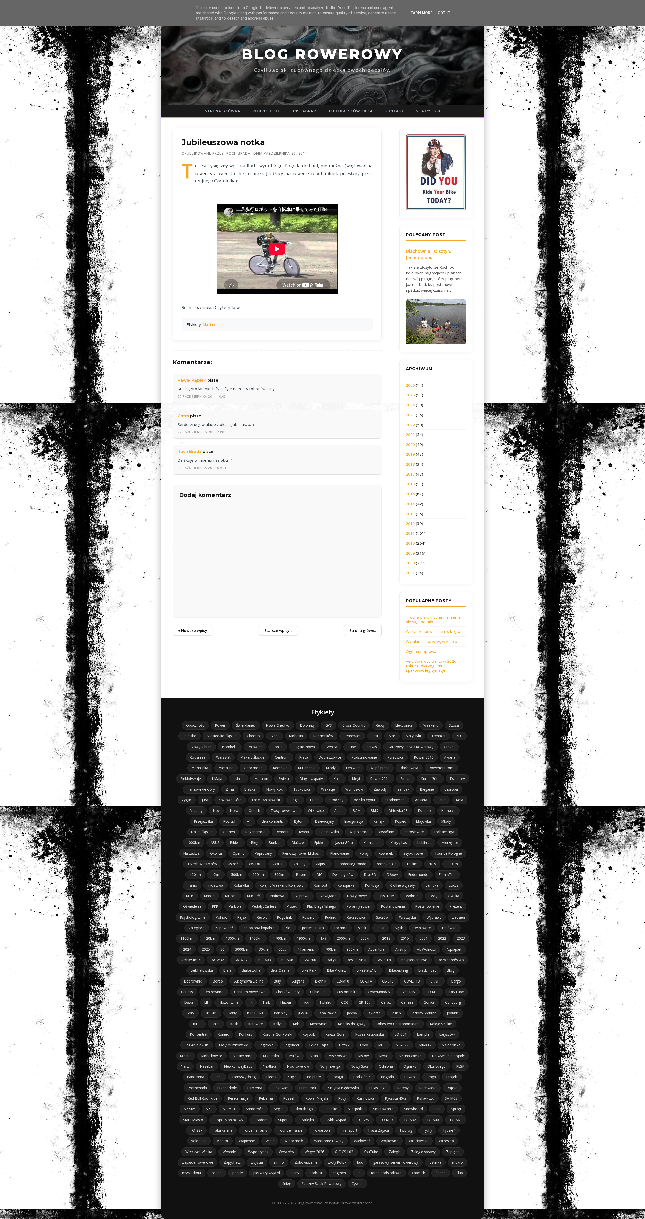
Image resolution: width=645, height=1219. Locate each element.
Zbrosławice (414, 831)
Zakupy (299, 863)
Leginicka (266, 1045)
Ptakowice (281, 1087)
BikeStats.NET (367, 970)
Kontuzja (372, 885)
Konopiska (346, 885)
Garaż (386, 1002)
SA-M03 (451, 1098)
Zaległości (197, 927)
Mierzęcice (450, 842)
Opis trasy (386, 895)
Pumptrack (307, 1087)
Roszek (289, 1098)
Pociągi (337, 1076)
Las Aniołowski (197, 1045)
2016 (410, 483)
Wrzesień (446, 1140)
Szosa (454, 725)
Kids (296, 1023)
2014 (410, 503)
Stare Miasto (193, 1119)
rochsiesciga (444, 831)
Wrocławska (418, 1140)
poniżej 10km (313, 927)
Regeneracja (255, 831)
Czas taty (408, 991)
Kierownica (319, 1023)
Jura (205, 799)
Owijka (453, 895)
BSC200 (310, 959)
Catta (183, 416)
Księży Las (399, 842)
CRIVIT (435, 981)
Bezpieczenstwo (414, 959)
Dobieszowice (330, 757)
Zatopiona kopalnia (259, 927)
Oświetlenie (192, 906)
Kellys (277, 1023)
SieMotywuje (190, 778)
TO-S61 (455, 1119)
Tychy (427, 1130)
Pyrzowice (396, 757)
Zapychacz (232, 1162)
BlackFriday (427, 970)
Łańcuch (418, 1172)
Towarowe (322, 1130)
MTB (190, 895)
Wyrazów (286, 1151)
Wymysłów (354, 789)
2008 (410, 562)
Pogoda (387, 1076)
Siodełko (330, 1108)
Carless (187, 991)
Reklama (266, 1098)
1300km (232, 938)
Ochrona (386, 1066)
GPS (328, 725)
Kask (234, 1023)
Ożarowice (352, 735)
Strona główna (222, 111)
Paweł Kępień (192, 380)
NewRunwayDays (238, 1066)
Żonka (278, 746)
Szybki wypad (335, 1119)
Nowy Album (201, 746)
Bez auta (384, 959)
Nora (234, 810)
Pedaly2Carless (264, 906)
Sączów (382, 917)
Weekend (430, 725)
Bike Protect (336, 970)
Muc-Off (253, 895)
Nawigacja (328, 895)
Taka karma (222, 1130)
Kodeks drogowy (351, 1023)
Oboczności (195, 725)
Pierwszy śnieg (244, 1076)
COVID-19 (412, 981)
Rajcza (452, 1087)
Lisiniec (238, 778)
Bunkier (275, 842)
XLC (459, 735)
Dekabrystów (342, 874)
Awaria (449, 757)
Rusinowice (366, 1098)
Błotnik (320, 981)
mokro (457, 1162)
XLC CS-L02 (344, 1151)
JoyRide (453, 1013)
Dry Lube (456, 991)
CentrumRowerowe (249, 991)
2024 (410, 404)
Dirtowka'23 (398, 810)
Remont (282, 831)
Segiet (279, 1108)
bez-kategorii (364, 799)
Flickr (306, 1002)
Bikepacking (398, 970)
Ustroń (233, 863)
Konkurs (245, 1034)
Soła (436, 1108)
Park (218, 1076)
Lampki (423, 1034)
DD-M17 (432, 991)
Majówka (423, 821)
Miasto (185, 1055)
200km (366, 938)
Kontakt (394, 111)
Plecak (271, 1076)
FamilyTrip (447, 874)
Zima (229, 789)
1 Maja (216, 778)
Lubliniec (424, 842)
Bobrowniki (193, 981)
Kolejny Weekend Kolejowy (281, 885)
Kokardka (241, 885)
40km (215, 874)
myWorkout (191, 1172)
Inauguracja (353, 821)
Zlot (288, 927)
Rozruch (229, 821)
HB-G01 (211, 1013)
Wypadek (230, 1151)
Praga (431, 1076)
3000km (241, 949)
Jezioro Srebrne (423, 1013)
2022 (410, 424)
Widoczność (294, 1140)
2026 (410, 385)
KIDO (197, 1023)
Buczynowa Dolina (248, 981)
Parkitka (235, 906)
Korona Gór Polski (277, 1034)
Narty (185, 1066)
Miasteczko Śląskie (221, 735)
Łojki (380, 927)
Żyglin (186, 799)
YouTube (371, 1151)
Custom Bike (347, 991)
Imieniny (280, 1013)
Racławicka (427, 1087)
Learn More (420, 13)
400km (195, 874)
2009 (410, 553)
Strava (405, 778)
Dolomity (307, 725)
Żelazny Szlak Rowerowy (321, 1183)
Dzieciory (457, 778)
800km (279, 874)
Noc (216, 810)
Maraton (261, 778)
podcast (316, 1172)
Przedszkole (227, 1087)
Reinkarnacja (238, 1098)
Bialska (250, 789)
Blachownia (409, 767)
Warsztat (223, 757)
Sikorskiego (303, 1108)
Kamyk (379, 821)
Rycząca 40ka (396, 1098)
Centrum (282, 757)
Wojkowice (389, 1140)
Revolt (262, 917)
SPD (209, 1108)
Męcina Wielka (410, 1055)
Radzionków (323, 735)
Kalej (216, 1023)
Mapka (209, 895)
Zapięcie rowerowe (197, 1162)
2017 (410, 474)
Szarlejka (306, 1119)
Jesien (396, 1013)
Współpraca (379, 767)
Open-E (238, 853)
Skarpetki (355, 1108)
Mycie (383, 1055)
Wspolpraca (358, 831)
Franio (192, 885)
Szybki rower (413, 853)
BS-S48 (287, 959)
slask (362, 927)
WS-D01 (255, 863)
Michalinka (200, 767)
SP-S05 (189, 1108)
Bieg (254, 842)
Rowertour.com (441, 767)
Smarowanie (383, 1108)
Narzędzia (191, 853)
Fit (250, 1002)
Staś (392, 735)
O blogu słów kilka (351, 111)
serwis (372, 746)
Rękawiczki (425, 1098)
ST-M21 (229, 1108)
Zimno (278, 1162)
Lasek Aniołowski (266, 799)
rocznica (340, 927)
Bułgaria (298, 981)
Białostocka (251, 970)
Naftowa (277, 895)
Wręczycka (407, 917)
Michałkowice (211, 1055)
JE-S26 (303, 1013)
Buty (277, 981)
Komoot (320, 885)
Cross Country (353, 725)
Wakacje (328, 789)
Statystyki (428, 111)
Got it (444, 13)
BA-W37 (241, 959)
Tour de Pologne (448, 853)
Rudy (342, 1098)
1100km (187, 938)
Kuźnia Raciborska (369, 1034)
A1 (249, 821)
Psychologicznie (192, 917)
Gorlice (429, 1002)
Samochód (254, 1108)
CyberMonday (379, 991)
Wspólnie (386, 831)
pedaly (237, 1172)
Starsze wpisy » (278, 630)
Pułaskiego (378, 1087)
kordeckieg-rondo (352, 863)
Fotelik (325, 1002)
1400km (256, 938)
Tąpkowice (302, 789)
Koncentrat (198, 1034)
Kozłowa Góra (230, 799)
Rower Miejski (317, 1098)
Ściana (441, 1172)
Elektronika (404, 725)
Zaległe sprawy (423, 1151)
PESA (460, 1066)
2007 (410, 572)
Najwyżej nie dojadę (448, 1055)
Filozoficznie (228, 1002)
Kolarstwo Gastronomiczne (398, 1023)
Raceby (403, 1087)
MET (381, 1045)
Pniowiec (255, 746)
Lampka (432, 885)
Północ (221, 917)
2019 (410, 454)
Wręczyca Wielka (198, 1151)
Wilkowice (316, 810)
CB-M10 (343, 981)
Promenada (197, 1087)
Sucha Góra (430, 778)
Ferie (441, 799)
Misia (314, 1055)
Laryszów (447, 1034)
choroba (451, 789)
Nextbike (270, 1066)
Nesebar (207, 1066)
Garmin (407, 1002)
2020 (410, 444)
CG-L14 (366, 981)
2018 (410, 464)
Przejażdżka (203, 821)
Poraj (364, 853)
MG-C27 (402, 1045)
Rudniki (330, 917)
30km (263, 949)
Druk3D (370, 874)
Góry (190, 1013)
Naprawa (302, 895)
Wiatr (270, 1140)
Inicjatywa (215, 885)
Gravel (449, 746)
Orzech (254, 810)
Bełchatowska (202, 970)
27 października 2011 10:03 (202, 396)
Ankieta (421, 799)
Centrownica (213, 991)
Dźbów (392, 874)
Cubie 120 (318, 991)
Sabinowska (329, 831)
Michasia (296, 735)
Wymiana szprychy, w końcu (431, 641)
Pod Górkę (362, 1076)
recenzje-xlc (386, 863)
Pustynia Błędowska (343, 1087)
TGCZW (363, 1119)
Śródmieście (395, 799)
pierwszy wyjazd (266, 1172)
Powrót (410, 1076)
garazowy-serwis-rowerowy (395, 1162)
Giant (274, 735)
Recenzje (280, 767)
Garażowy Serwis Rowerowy (410, 746)
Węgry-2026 (314, 1151)
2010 (410, 543)
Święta (284, 778)
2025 (410, 394)
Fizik (266, 1002)
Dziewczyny (324, 821)
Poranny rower (359, 906)
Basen (301, 874)
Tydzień (449, 1130)
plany (295, 1172)
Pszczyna (254, 1087)
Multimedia (212, 324)
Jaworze (374, 1013)
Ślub (459, 1172)
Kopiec (400, 821)
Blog (450, 970)
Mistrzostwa (338, 1055)
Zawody (380, 789)
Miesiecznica (242, 1055)
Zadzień (458, 917)
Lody (364, 1045)
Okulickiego (436, 1066)
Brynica (331, 746)
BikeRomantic (272, 821)
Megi (356, 778)
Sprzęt (456, 1108)
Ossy (433, 895)
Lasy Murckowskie (233, 1045)
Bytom (299, 821)
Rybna (304, 831)
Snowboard (413, 1108)
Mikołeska (271, 1055)
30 (222, 949)
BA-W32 (217, 959)
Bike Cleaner (281, 970)
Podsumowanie (364, 757)
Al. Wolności (426, 949)
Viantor (222, 1140)
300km (452, 863)
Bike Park (309, 970)
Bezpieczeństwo (451, 959)
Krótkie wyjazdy (402, 885)
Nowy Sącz (359, 1066)
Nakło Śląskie (201, 831)
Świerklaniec (245, 725)
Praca (303, 757)
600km (258, 874)
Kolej (338, 778)
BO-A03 (264, 959)
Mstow (363, 1055)
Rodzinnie (198, 757)
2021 (410, 434)
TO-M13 (386, 1119)
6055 (282, 949)
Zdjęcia (257, 1162)
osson (217, 1172)
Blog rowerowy (322, 54)
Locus (453, 885)
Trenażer (438, 735)
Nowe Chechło (277, 725)
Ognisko (410, 1066)
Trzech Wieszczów (202, 863)
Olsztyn (229, 831)
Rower (220, 725)
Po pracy (314, 1076)
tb (359, 1172)
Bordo (218, 981)
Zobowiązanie (306, 1162)
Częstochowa (304, 746)
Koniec (223, 1034)
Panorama (195, 1076)
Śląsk (399, 927)
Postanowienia (393, 906)
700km (330, 949)
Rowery (308, 917)
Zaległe (395, 1151)
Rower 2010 (424, 757)
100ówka (448, 927)
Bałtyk (331, 959)
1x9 (323, 938)
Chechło (253, 735)
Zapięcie (453, 1151)
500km (236, 874)
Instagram (305, 111)
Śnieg (286, 1183)
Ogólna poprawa (421, 651)
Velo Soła (198, 1140)
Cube (352, 746)
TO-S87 (196, 1130)
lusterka (435, 1162)
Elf (206, 1002)
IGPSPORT (255, 1013)
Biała (227, 970)
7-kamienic (305, 949)
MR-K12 (425, 1045)
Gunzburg (453, 1002)
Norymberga (330, 1066)
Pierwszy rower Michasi (301, 853)
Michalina (226, 767)
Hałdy (232, 1013)
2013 (410, 513)
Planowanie (339, 853)
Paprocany (263, 853)
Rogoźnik (284, 917)
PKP (215, 906)
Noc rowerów (298, 1066)
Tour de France (290, 1130)
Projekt (452, 1076)
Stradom (261, 1119)
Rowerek (386, 853)
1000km (193, 842)
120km (209, 938)
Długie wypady (311, 778)
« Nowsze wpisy (192, 630)
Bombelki (229, 746)
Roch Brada (190, 451)
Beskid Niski (356, 959)
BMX (374, 810)
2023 (410, 414)
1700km (279, 938)
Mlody (331, 767)
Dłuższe (298, 842)
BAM (356, 810)
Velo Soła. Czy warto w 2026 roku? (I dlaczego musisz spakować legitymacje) (431, 666)
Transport (349, 1130)
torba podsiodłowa (386, 1172)
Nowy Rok (274, 789)
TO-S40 (433, 1119)
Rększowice (356, 917)
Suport (283, 1119)
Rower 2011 (380, 778)
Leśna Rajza (319, 1045)
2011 (410, 533)
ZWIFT (278, 863)
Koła (459, 799)
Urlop (314, 799)
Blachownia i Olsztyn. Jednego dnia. (428, 254)
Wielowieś (362, 1140)
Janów (352, 1013)
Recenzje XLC (266, 111)
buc (360, 1162)
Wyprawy (434, 917)
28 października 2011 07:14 (202, 467)
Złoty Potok (337, 1162)
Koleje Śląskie (441, 1023)
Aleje (338, 810)
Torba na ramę (255, 1130)
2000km (343, 938)
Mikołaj (231, 895)
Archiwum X (190, 959)
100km (411, 863)
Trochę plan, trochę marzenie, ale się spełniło (434, 619)
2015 (410, 493)
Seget (295, 799)
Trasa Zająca (378, 1130)
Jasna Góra (344, 842)
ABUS (215, 842)
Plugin (292, 1076)
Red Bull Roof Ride (202, 1098)
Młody (446, 821)
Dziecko (424, 810)
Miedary (196, 810)
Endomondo (418, 874)
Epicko (319, 842)
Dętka (189, 1002)
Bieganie (427, 789)
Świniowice (422, 927)
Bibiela (235, 842)
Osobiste (411, 895)
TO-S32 (410, 1119)
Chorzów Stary (288, 991)
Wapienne (247, 1140)
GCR (344, 1002)
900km (352, 949)
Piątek (292, 906)
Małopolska (451, 1045)
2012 (410, 523)
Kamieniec (372, 842)
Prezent (456, 906)
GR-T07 (365, 1002)
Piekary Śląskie (252, 757)
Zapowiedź (224, 927)
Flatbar (285, 1002)
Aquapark (454, 949)
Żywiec (357, 1183)
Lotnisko (189, 735)
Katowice (255, 1023)
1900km (303, 938)
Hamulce (448, 810)
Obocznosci (253, 767)
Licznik (344, 1045)
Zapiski (321, 863)
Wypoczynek (258, 1151)
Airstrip (400, 949)
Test (374, 735)
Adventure (376, 949)
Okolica (216, 853)
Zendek (403, 789)
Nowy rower (357, 895)
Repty (380, 725)
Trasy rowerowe (284, 810)
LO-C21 (401, 1034)
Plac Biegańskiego (321, 906)
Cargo (456, 981)
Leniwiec (353, 767)
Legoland (291, 1045)
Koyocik (309, 1034)
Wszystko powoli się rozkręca (433, 631)
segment (340, 1172)
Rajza (241, 917)
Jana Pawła (327, 1013)
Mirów (294, 1055)
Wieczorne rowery (328, 1140)
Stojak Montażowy (228, 1119)
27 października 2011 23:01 (202, 432)
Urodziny (336, 799)
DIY (319, 874)
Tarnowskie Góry (201, 789)
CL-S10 (388, 981)
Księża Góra (335, 1034)
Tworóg (405, 1130)
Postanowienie (427, 906)
